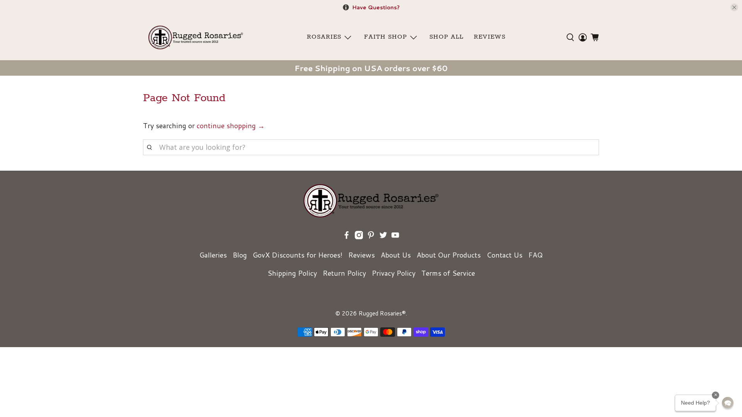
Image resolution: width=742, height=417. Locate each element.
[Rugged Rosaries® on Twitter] (383, 237)
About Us (396, 255)
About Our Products (449, 255)
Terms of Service (448, 273)
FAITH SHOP (385, 37)
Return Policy (344, 273)
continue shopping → (231, 125)
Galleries (213, 255)
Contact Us (504, 255)
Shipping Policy (292, 273)
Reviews (361, 255)
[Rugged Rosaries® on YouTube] (395, 237)
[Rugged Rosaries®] (195, 37)
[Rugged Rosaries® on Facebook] (346, 237)
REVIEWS (489, 37)
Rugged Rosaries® (382, 313)
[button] (727, 403)
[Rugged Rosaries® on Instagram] (359, 237)
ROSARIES (324, 37)
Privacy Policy (393, 273)
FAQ (535, 255)
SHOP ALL (446, 37)
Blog (240, 255)
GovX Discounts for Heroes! (297, 255)
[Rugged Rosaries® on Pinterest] (371, 237)
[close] (734, 7)
